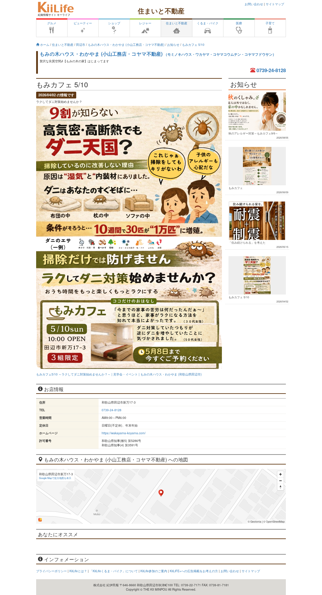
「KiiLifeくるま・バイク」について (114, 571)
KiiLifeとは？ (78, 571)
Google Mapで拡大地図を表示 (55, 478)
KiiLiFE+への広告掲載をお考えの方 (194, 571)
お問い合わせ (254, 4)
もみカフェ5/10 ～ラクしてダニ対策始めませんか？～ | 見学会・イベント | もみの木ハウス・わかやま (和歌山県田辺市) (119, 374)
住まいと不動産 (161, 10)
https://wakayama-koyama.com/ (124, 433)
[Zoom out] (280, 480)
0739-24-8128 (271, 70)
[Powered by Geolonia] (40, 520)
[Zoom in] (280, 474)
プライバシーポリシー (51, 571)
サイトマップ (275, 4)
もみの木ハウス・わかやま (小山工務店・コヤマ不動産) (158, 53)
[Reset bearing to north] (280, 487)
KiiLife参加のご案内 (153, 571)
